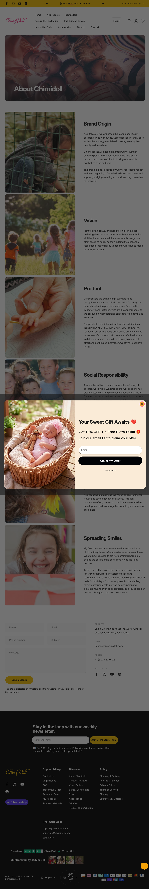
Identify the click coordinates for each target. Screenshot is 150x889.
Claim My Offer (109, 460)
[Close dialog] (141, 403)
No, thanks (109, 470)
